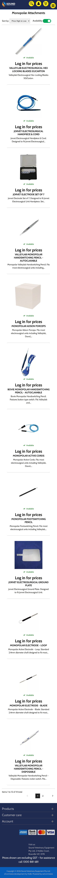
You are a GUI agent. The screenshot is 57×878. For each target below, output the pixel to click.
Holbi (30, 874)
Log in (20, 63)
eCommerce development (14, 874)
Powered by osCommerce (43, 874)
